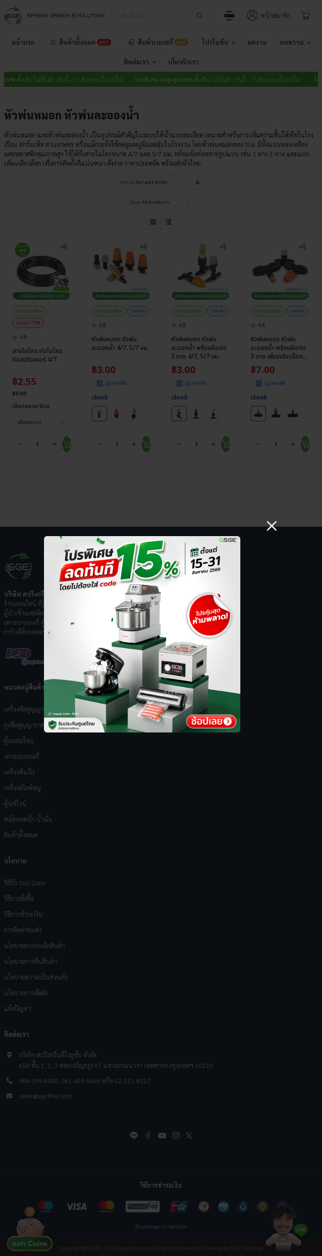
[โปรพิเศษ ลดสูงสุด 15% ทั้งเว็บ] (142, 539)
